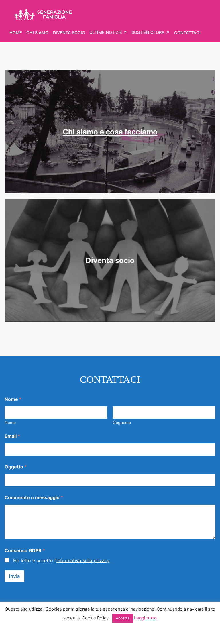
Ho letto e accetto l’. (62, 560)
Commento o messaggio (34, 497)
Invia (14, 576)
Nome (10, 422)
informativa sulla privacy (82, 560)
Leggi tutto (145, 618)
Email (12, 436)
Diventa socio (110, 260)
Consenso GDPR (25, 550)
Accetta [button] (122, 618)
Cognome (122, 422)
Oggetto (16, 467)
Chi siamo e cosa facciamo (110, 131)
